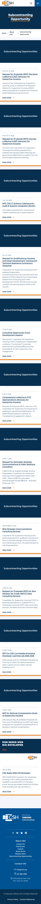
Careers (20, 849)
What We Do (20, 851)
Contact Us (20, 844)
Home (4, 33)
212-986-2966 (22, 874)
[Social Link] (13, 833)
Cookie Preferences (27, 899)
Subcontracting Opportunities (20, 856)
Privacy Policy (12, 899)
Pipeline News (20, 854)
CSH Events (20, 846)
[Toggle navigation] (38, 3)
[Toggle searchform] (31, 3)
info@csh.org (22, 870)
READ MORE (20, 98)
